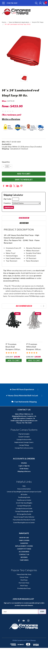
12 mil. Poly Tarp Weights (24, 503)
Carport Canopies (24, 437)
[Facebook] (3, 186)
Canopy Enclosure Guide (24, 508)
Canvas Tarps (24, 577)
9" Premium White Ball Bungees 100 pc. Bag (33, 348)
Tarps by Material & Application (19, 22)
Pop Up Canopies (24, 434)
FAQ (24, 486)
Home (4, 22)
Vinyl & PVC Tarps (37, 22)
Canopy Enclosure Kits (24, 439)
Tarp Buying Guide (24, 497)
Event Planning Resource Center (24, 522)
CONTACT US (24, 554)
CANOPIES (24, 543)
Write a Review (11, 119)
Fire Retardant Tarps (24, 588)
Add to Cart (14, 360)
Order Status (24, 468)
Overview (24, 217)
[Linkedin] (18, 186)
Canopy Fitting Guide (24, 506)
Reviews (24, 223)
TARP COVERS (24, 540)
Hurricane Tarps (24, 583)
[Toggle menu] (3, 4)
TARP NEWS (24, 560)
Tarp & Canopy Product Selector (24, 517)
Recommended (24, 305)
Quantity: (6, 162)
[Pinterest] (21, 186)
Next (43, 306)
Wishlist (24, 463)
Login (20, 466)
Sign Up (27, 466)
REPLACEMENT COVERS (24, 546)
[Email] (7, 186)
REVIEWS (24, 557)
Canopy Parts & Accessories (24, 448)
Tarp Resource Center (24, 500)
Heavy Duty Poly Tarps (24, 574)
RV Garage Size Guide (24, 514)
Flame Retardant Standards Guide (24, 520)
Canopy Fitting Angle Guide (24, 511)
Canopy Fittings (24, 445)
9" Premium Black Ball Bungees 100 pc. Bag (13, 348)
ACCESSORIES (24, 552)
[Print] (10, 186)
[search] (35, 3)
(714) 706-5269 (12, 3)
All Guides (24, 494)
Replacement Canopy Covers (24, 442)
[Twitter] (14, 186)
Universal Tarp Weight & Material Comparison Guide (24, 492)
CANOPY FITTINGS (24, 549)
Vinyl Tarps (24, 580)
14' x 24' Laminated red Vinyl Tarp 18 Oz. (18, 24)
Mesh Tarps (24, 585)
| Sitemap (33, 640)
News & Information (24, 489)
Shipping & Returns (24, 471)
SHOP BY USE (24, 537)
